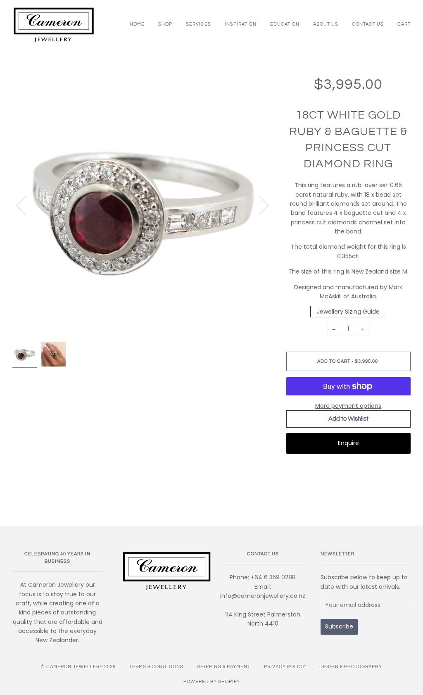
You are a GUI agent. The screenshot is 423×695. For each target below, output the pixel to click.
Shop (165, 24)
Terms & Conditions (156, 666)
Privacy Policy (285, 666)
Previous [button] (26, 205)
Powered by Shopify (211, 681)
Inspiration (241, 24)
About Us (325, 24)
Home (137, 24)
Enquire (348, 443)
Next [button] (259, 205)
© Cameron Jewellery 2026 (78, 666)
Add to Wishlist (348, 419)
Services (198, 24)
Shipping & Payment (223, 666)
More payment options (348, 406)
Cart (404, 24)
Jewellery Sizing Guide (348, 311)
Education (284, 24)
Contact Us (368, 24)
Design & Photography (350, 666)
